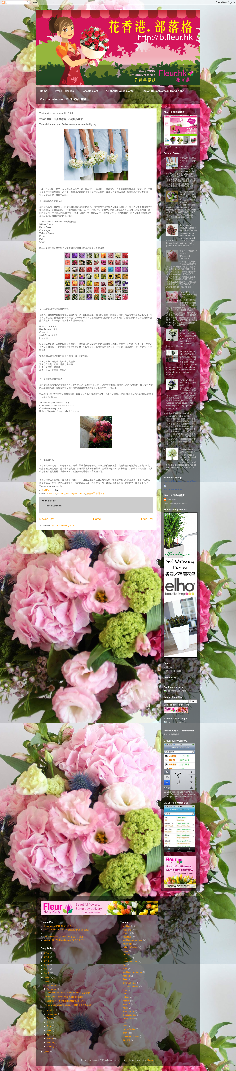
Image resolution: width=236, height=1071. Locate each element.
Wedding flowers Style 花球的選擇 (187, 450)
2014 (46, 957)
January (51, 1046)
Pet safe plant (90, 91)
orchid (126, 1033)
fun (124, 965)
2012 (46, 965)
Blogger (150, 1060)
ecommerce (128, 1011)
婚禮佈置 (91, 493)
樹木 (125, 990)
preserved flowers (131, 1036)
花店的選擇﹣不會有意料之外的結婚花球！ (187, 160)
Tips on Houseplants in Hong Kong (162, 91)
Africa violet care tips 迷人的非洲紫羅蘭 (64, 997)
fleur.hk (126, 976)
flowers (126, 933)
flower (125, 951)
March (50, 1038)
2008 (46, 981)
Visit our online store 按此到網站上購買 (63, 99)
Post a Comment (53, 506)
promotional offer (131, 986)
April (49, 1034)
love (125, 1025)
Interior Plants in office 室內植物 (187, 352)
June (49, 1026)
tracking (126, 1040)
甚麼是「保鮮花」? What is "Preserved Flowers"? (188, 255)
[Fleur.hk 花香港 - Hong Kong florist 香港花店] (165, 487)
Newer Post (46, 519)
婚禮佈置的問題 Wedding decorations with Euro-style (179, 414)
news (125, 1008)
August (50, 1018)
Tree (125, 979)
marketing (127, 954)
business (127, 958)
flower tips (51, 493)
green (125, 1022)
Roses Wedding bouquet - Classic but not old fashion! (188, 227)
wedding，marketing (132, 972)
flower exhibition (130, 961)
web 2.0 (126, 1004)
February (51, 1042)
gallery (126, 997)
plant (125, 969)
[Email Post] (56, 490)
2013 (46, 961)
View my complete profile (175, 503)
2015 (46, 953)
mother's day (129, 1029)
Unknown (171, 499)
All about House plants (120, 91)
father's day (128, 1018)
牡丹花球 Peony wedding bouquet (187, 193)
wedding (61, 493)
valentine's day (130, 947)
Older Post (146, 519)
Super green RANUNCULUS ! (57, 926)
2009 (46, 977)
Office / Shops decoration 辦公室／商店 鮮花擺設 (66, 929)
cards (125, 993)
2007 (46, 1052)
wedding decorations (75, 493)
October (51, 1010)
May (49, 1030)
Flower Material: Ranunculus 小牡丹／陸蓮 (188, 294)
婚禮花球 (100, 493)
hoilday (126, 1001)
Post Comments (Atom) (63, 525)
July (49, 1022)
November (52, 989)
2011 (46, 969)
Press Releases (64, 91)
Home (43, 91)
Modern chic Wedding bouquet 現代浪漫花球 (64, 940)
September (52, 1014)
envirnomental (129, 983)
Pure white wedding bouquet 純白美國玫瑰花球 (188, 333)
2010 (46, 973)
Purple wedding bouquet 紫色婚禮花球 (187, 382)
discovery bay (129, 1015)
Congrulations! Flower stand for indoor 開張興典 (68, 992)
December (52, 985)
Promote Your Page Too (173, 489)
